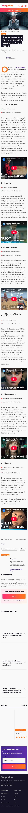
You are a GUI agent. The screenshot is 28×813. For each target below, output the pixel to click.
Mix (15, 803)
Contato (3, 796)
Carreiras (3, 799)
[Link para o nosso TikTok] (13, 785)
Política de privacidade (7, 806)
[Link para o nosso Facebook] (2, 785)
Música (16, 796)
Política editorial (5, 803)
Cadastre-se (20, 601)
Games (16, 793)
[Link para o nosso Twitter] (8, 785)
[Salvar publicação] (25, 634)
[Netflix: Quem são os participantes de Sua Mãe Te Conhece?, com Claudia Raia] (14, 679)
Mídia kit (16, 806)
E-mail (3, 756)
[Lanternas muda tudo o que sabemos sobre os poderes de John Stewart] (14, 651)
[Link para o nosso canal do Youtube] (11, 785)
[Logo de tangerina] (7, 6)
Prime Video (20, 67)
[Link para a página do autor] (3, 58)
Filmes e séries (17, 790)
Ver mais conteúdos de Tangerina (16, 570)
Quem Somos (4, 790)
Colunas (16, 799)
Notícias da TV (5, 793)
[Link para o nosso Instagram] (5, 785)
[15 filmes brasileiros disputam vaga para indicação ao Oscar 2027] (14, 623)
